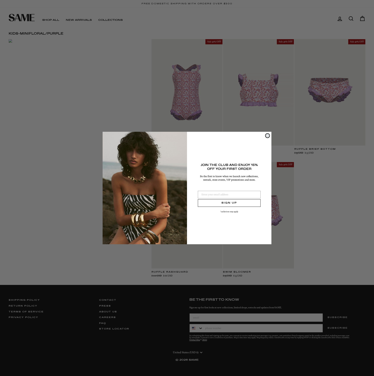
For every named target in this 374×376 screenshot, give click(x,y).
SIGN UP (229, 202)
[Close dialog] (267, 135)
